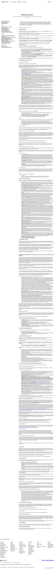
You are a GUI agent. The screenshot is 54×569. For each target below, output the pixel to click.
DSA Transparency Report (4, 46)
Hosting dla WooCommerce (4, 550)
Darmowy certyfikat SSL (13, 548)
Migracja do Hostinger (22, 551)
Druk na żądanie (21, 548)
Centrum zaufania (30, 551)
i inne (18, 562)
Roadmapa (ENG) (30, 549)
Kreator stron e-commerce (22, 546)
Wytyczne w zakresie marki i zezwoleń (6, 41)
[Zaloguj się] (51, 2)
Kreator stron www (22, 544)
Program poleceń (30, 547)
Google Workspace (2, 557)
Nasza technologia (39, 544)
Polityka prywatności (4, 22)
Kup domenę (12, 544)
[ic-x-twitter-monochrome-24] (47, 560)
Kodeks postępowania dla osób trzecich (6, 47)
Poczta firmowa (2, 548)
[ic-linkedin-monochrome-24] (42, 560)
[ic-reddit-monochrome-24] (50, 560)
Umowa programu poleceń (4, 30)
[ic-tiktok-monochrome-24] (51, 560)
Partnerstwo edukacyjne (31, 546)
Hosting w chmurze (3, 549)
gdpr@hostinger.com (22, 44)
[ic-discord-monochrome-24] (53, 560)
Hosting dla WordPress (3, 545)
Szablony (20, 547)
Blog (37, 545)
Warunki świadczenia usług (5, 23)
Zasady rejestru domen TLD (5, 42)
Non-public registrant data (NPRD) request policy (8, 35)
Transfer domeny (12, 549)
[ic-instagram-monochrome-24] (45, 560)
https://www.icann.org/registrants (34, 361)
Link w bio (20, 549)
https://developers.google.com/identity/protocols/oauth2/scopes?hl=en (31, 72)
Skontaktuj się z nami (50, 546)
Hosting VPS (2, 546)
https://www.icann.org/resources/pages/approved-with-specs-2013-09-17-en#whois (34, 116)
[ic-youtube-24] (48, 560)
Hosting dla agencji (2, 551)
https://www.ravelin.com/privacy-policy (48, 384)
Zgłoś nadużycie (50, 547)
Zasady (38, 547)
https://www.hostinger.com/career (31, 97)
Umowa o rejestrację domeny (5, 28)
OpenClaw (1, 555)
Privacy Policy (37, 388)
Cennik (11, 1)
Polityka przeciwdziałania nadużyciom (6, 39)
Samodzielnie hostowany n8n (4, 547)
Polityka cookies (3, 36)
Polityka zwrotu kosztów (4, 40)
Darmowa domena (12, 546)
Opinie (29, 544)
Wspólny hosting (2, 544)
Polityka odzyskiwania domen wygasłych (6, 38)
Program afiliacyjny (31, 545)
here (29, 402)
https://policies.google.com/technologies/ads (33, 427)
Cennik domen (12, 550)
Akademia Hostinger (50, 545)
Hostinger (1, 539)
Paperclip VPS (2, 556)
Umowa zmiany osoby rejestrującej (6, 31)
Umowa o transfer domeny (4, 29)
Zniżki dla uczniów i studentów (41, 546)
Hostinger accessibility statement (5, 21)
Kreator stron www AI (22, 545)
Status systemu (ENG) (31, 550)
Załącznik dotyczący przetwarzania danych (7, 32)
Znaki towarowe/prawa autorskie (5, 43)
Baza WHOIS (12, 547)
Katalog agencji (30, 548)
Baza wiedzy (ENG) (50, 544)
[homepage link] (5, 1)
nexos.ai (33, 388)
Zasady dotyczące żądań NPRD (4, 564)
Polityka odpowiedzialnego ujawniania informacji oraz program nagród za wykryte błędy (8, 37)
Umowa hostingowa (4, 27)
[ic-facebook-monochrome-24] (44, 560)
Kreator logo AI (21, 550)
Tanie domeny (12, 545)
